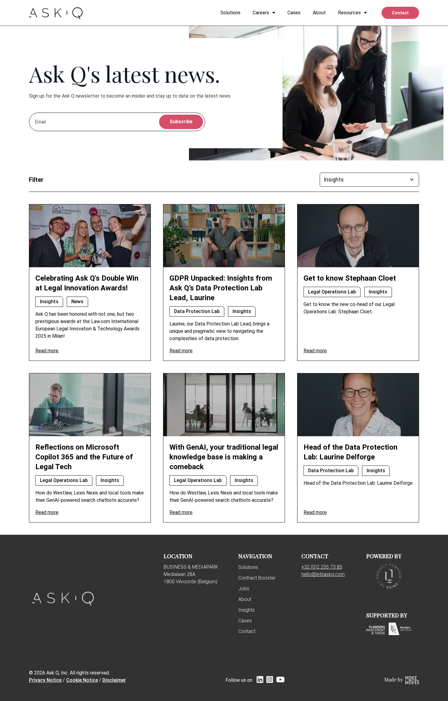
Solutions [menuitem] (230, 13)
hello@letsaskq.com (323, 574)
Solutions (248, 567)
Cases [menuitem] (293, 13)
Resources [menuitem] (349, 13)
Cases (245, 621)
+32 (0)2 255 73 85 (321, 567)
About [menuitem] (319, 13)
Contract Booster (257, 578)
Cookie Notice (82, 680)
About (244, 599)
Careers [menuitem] (261, 13)
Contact (246, 631)
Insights (246, 610)
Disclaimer (114, 680)
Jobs (243, 588)
